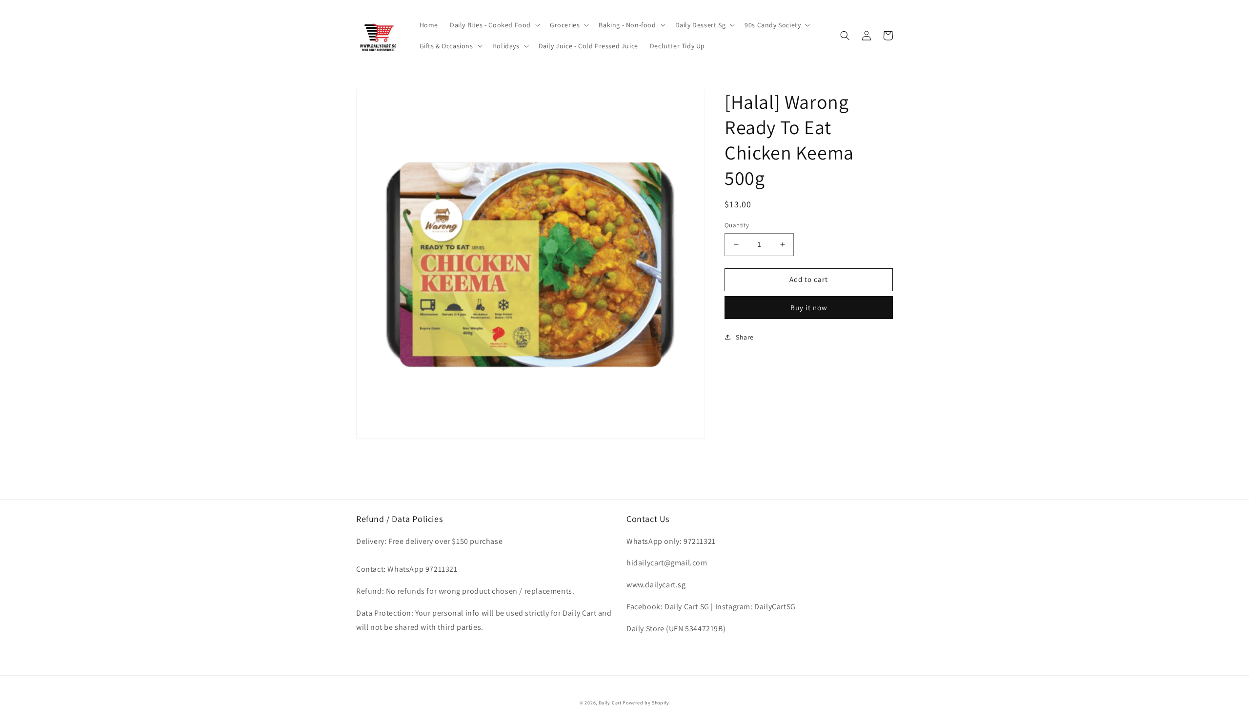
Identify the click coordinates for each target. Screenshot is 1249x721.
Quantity (737, 225)
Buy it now (808, 307)
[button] (494, 25)
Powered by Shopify (646, 703)
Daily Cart (610, 703)
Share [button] (745, 337)
